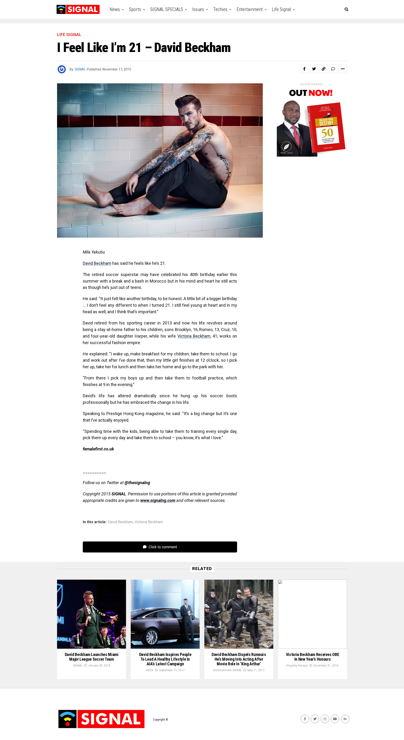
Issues (198, 9)
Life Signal (281, 9)
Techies (220, 9)
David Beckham (97, 263)
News (115, 9)
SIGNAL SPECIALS (166, 9)
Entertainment (250, 9)
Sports (135, 9)
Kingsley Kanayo (297, 665)
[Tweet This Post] (314, 69)
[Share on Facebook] (304, 69)
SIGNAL (80, 69)
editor (149, 670)
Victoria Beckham (193, 336)
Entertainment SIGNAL (227, 670)
